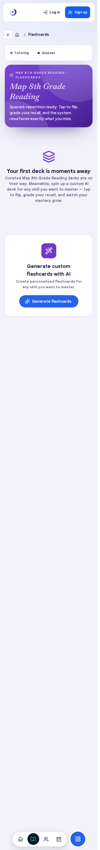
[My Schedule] (59, 839)
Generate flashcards (51, 301)
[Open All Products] (77, 839)
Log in (55, 12)
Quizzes (48, 53)
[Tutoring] (46, 839)
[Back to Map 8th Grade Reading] (8, 35)
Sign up (81, 12)
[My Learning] (33, 839)
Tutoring (21, 53)
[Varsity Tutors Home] (13, 12)
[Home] (18, 35)
